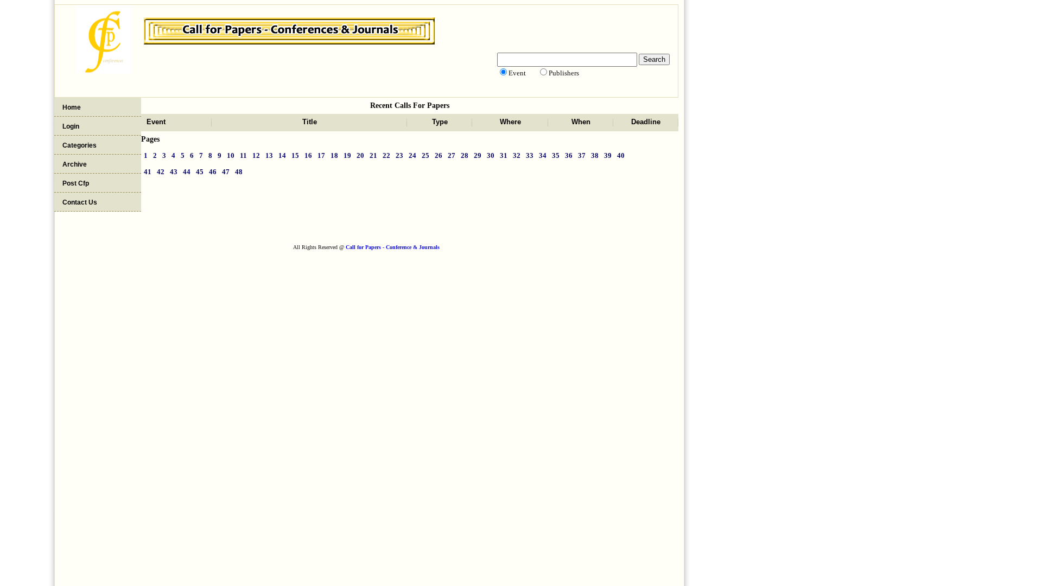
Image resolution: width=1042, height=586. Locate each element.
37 (582, 155)
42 (160, 172)
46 (213, 172)
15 (295, 155)
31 (503, 155)
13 (269, 155)
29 (477, 155)
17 (321, 155)
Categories (79, 145)
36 (569, 155)
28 (464, 155)
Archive (74, 164)
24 (412, 155)
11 (243, 155)
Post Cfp (75, 183)
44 (186, 172)
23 (399, 155)
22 (386, 155)
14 (282, 155)
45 (200, 172)
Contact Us (79, 202)
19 (347, 155)
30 (490, 155)
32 (516, 155)
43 (173, 172)
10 (230, 155)
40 (621, 155)
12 (256, 155)
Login (70, 126)
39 (608, 155)
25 (425, 155)
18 (334, 155)
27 (451, 155)
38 (595, 155)
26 (438, 155)
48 (239, 172)
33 (529, 155)
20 (360, 155)
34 (543, 155)
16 (308, 155)
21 (373, 155)
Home (71, 107)
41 (147, 172)
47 (226, 172)
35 (556, 155)
